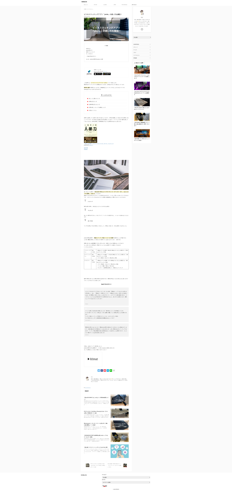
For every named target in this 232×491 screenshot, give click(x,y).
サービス (95, 4)
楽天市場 (86, 148)
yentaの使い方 (89, 50)
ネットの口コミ (89, 53)
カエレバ (91, 145)
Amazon (86, 149)
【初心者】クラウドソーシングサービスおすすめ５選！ (96, 447)
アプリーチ (105, 71)
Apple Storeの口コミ (91, 56)
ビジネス (105, 4)
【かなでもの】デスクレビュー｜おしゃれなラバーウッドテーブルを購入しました (142, 76)
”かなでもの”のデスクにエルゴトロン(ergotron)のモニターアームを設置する (142, 93)
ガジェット (86, 4)
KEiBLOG (84, 2)
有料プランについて (90, 52)
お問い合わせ (134, 4)
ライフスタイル (124, 4)
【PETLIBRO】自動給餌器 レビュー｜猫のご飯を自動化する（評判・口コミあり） (142, 124)
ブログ (115, 4)
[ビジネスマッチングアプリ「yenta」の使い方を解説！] (108, 370)
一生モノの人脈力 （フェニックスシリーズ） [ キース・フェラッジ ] (98, 143)
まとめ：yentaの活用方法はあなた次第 (94, 59)
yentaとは (88, 48)
